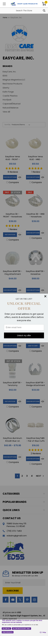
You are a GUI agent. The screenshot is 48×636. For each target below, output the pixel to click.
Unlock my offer (24, 335)
